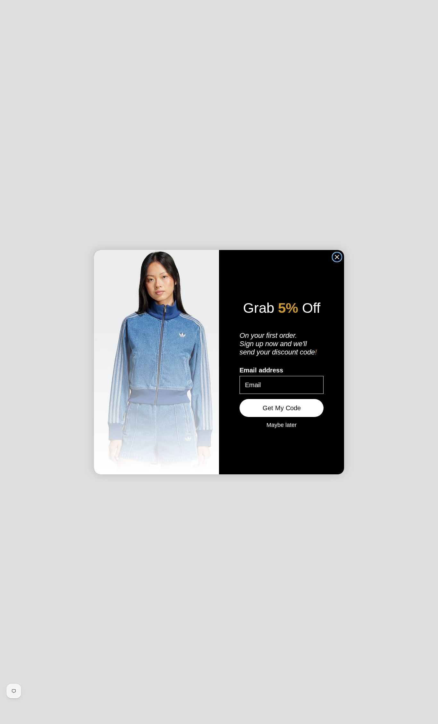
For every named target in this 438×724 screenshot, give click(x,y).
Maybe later (281, 424)
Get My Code (282, 408)
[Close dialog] (337, 257)
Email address (261, 370)
